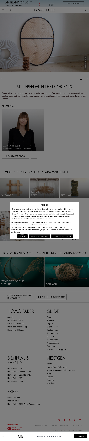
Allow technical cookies (39, 236)
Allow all (22, 236)
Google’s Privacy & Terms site (23, 214)
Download (80, 436)
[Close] (3, 436)
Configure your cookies (62, 236)
